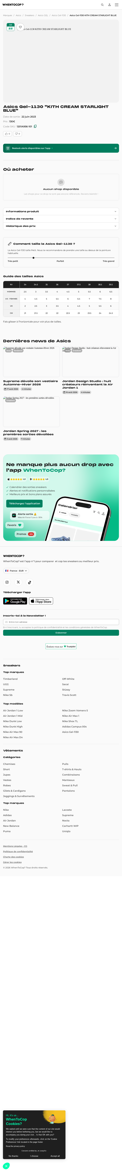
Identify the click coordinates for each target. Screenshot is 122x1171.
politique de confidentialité (48, 627)
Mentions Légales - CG (15, 846)
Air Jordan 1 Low (13, 710)
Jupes (6, 774)
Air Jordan (9, 820)
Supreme (8, 689)
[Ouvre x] (18, 582)
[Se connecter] (109, 5)
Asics (18, 15)
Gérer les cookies (12, 862)
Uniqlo (66, 831)
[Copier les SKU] (35, 127)
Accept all (55, 1156)
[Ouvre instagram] (7, 582)
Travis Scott (69, 695)
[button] (6, 1166)
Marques (7, 15)
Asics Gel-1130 (59, 15)
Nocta (65, 820)
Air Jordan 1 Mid (12, 715)
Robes (7, 785)
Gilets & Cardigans (14, 790)
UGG (6, 684)
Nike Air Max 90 (12, 732)
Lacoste (67, 809)
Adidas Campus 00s (74, 726)
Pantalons (68, 790)
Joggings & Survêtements (19, 796)
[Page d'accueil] (13, 5)
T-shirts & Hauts (71, 769)
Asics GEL (43, 15)
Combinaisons (71, 774)
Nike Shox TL (70, 721)
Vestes (7, 780)
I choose (34, 1156)
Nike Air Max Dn (13, 737)
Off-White (68, 679)
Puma (7, 831)
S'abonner (61, 632)
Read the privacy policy (15, 1146)
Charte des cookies (13, 857)
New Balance (11, 826)
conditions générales (79, 627)
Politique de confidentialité (18, 851)
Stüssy (66, 689)
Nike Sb (7, 695)
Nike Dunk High (13, 726)
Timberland (10, 679)
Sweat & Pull (70, 785)
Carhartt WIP (70, 826)
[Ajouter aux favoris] (20, 27)
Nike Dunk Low (12, 721)
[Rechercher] (102, 5)
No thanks (13, 1156)
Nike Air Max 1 (70, 715)
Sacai (65, 684)
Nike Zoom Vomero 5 (75, 710)
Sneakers (29, 15)
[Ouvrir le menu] (117, 5)
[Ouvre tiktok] (29, 582)
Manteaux (68, 780)
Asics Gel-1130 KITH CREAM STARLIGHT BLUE (93, 15)
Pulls (65, 764)
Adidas (7, 815)
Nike (6, 809)
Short (6, 769)
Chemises (9, 764)
